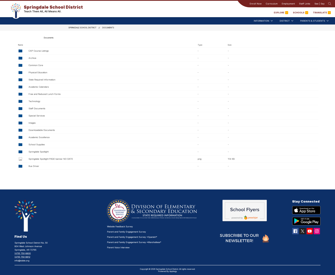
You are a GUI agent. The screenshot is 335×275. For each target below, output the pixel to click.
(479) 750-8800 (23, 253)
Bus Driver (34, 166)
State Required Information (42, 79)
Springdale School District (82, 27)
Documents (108, 27)
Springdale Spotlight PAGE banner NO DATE (51, 159)
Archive (32, 58)
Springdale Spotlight (39, 151)
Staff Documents (37, 108)
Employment (288, 3)
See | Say (319, 3)
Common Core (36, 65)
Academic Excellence (39, 137)
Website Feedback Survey (120, 226)
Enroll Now (256, 3)
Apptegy (173, 271)
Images (32, 123)
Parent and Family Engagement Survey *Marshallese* (134, 242)
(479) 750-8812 (22, 257)
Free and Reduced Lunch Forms (45, 94)
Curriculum (272, 3)
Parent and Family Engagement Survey (126, 231)
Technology (34, 101)
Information (261, 21)
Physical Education (38, 72)
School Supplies (37, 144)
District (285, 21)
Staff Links (304, 3)
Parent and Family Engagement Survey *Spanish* (132, 237)
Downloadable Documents (42, 130)
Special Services (37, 115)
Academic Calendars (39, 87)
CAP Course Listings (39, 51)
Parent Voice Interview (118, 247)
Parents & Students (312, 21)
